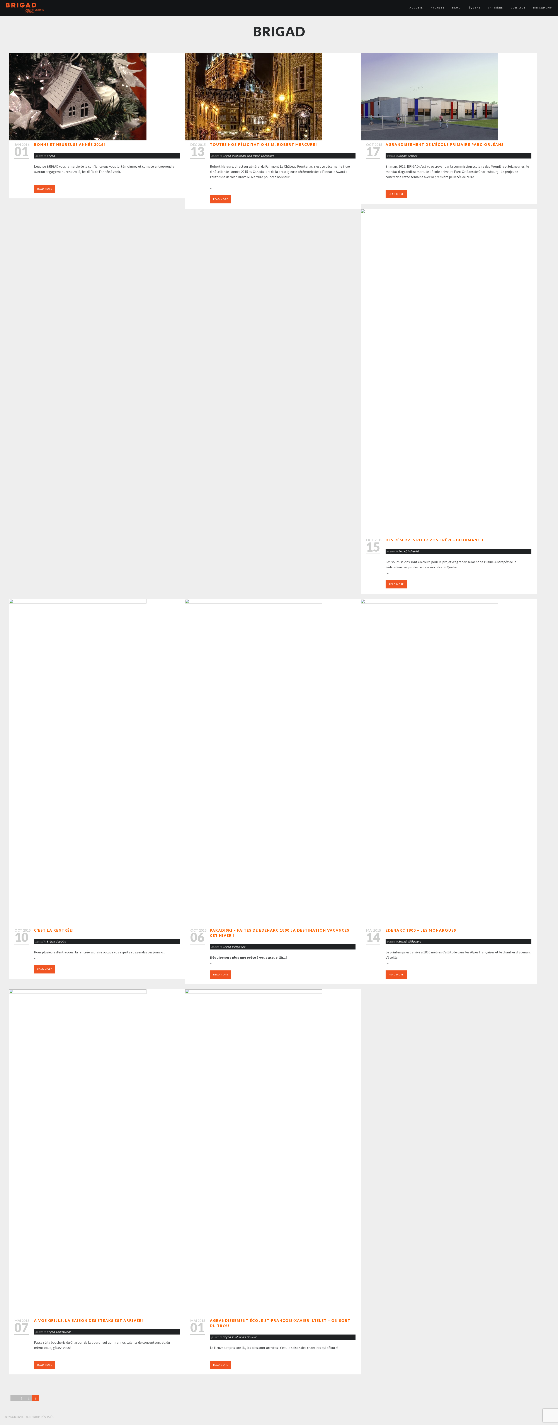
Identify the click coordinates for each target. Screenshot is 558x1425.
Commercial (63, 1332)
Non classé (253, 156)
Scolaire (412, 156)
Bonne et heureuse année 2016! (69, 144)
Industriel (413, 551)
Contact (518, 7)
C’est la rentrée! (54, 930)
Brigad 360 (542, 7)
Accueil (416, 7)
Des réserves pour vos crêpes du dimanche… (437, 540)
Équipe (474, 7)
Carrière (495, 7)
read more (44, 188)
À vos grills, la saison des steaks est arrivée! (88, 1320)
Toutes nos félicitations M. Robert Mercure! (263, 144)
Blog (456, 7)
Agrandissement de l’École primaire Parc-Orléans (445, 144)
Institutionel (239, 156)
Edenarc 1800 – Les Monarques (421, 930)
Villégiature (267, 156)
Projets (437, 7)
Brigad (51, 156)
